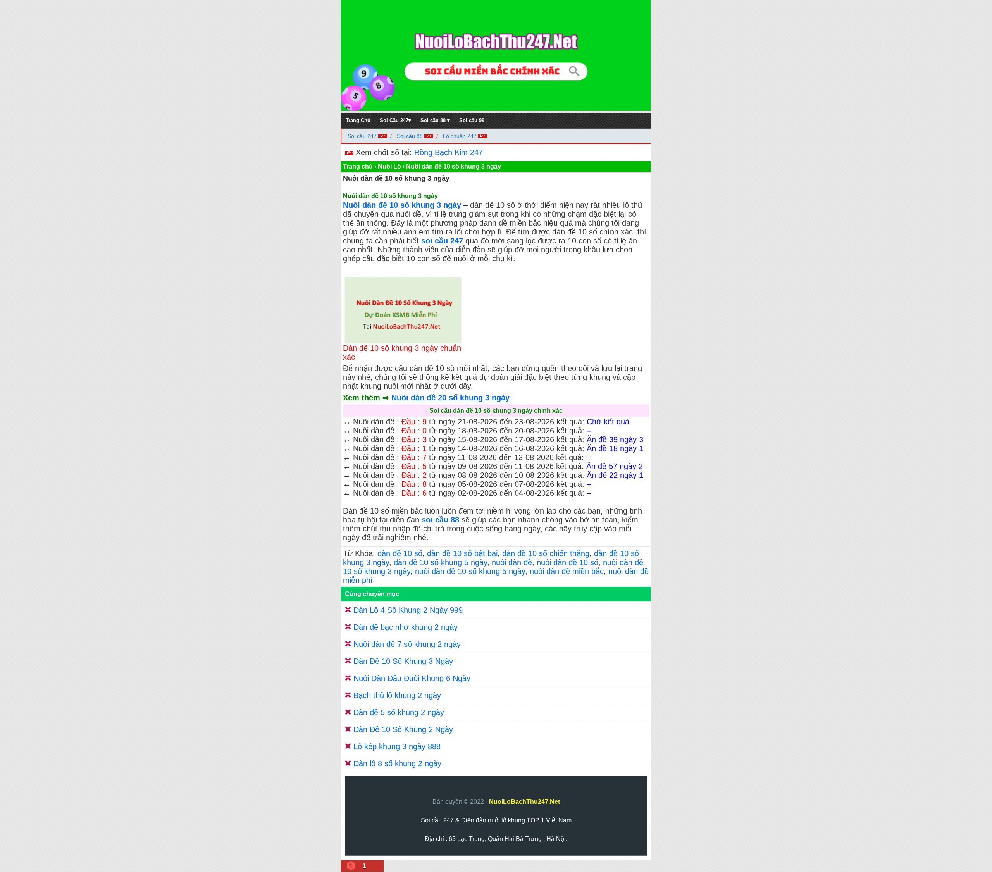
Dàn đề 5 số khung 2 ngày (398, 712)
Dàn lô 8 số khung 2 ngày (397, 763)
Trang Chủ (358, 120)
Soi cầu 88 (409, 136)
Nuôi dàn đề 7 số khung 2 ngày (407, 644)
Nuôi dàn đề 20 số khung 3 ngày (450, 397)
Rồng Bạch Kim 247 (448, 152)
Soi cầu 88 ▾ (435, 120)
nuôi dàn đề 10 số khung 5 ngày (470, 571)
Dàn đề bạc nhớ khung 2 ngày (405, 627)
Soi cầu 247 (363, 136)
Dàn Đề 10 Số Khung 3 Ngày (403, 661)
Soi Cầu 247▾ (395, 120)
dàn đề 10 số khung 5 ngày (440, 562)
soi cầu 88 (440, 519)
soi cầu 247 (442, 240)
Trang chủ (358, 166)
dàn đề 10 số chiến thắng (545, 553)
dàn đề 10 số (399, 553)
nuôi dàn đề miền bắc (567, 571)
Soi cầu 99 (471, 120)
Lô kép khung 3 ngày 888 (397, 746)
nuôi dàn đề (512, 562)
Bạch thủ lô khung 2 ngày (397, 695)
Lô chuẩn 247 (459, 136)
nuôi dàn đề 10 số (567, 562)
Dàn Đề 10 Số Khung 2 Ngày (403, 729)
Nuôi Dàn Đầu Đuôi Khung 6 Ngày (411, 678)
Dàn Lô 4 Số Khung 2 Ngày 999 (408, 610)
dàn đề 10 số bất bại (462, 553)
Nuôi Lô (389, 166)
